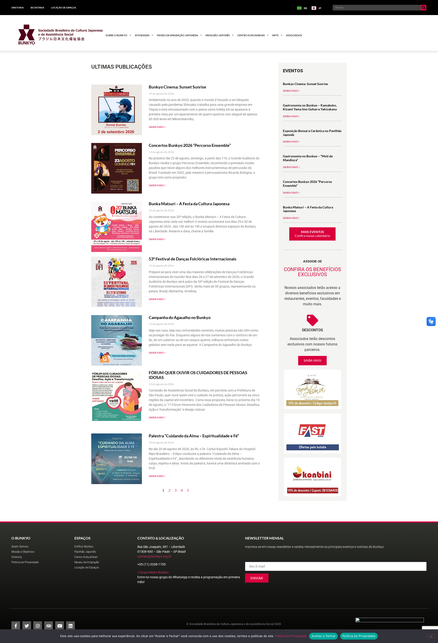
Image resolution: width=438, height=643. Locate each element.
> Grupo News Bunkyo (153, 572)
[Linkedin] (70, 625)
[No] (431, 636)
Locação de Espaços (63, 7)
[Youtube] (59, 625)
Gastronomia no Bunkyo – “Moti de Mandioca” (308, 158)
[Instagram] (37, 625)
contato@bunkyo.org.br (154, 556)
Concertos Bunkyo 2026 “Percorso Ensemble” (190, 145)
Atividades (142, 35)
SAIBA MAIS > (157, 127)
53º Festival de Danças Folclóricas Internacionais (192, 258)
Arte (275, 35)
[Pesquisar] (423, 7)
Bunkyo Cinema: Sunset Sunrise (177, 86)
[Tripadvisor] (48, 625)
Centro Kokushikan (251, 35)
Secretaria (37, 7)
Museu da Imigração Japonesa (177, 35)
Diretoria (17, 7)
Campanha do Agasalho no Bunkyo (180, 317)
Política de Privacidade (291, 636)
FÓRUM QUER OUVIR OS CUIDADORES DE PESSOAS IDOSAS (198, 375)
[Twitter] (26, 625)
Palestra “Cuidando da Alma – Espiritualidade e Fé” (194, 435)
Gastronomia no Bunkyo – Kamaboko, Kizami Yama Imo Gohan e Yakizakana (310, 107)
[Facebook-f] (15, 625)
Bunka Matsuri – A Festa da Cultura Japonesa (189, 203)
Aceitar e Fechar (323, 636)
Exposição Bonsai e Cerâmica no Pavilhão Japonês (312, 133)
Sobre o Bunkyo (116, 35)
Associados (294, 35)
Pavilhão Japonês (218, 35)
